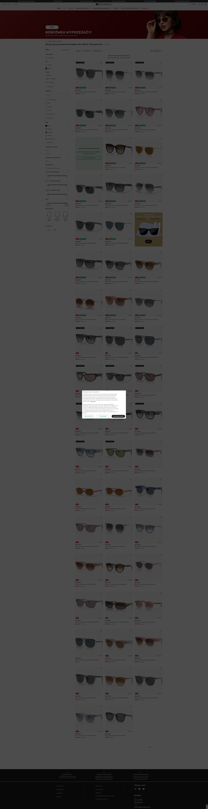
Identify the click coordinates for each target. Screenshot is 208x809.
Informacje (93, 401)
